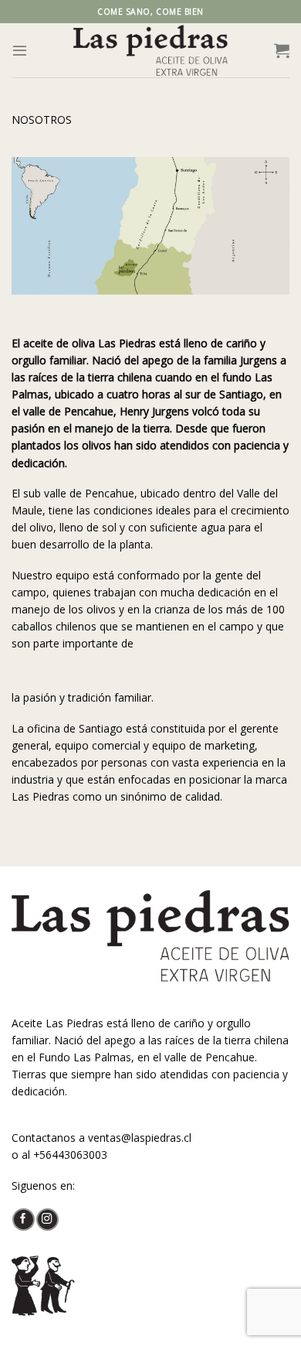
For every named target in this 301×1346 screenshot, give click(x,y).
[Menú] (20, 49)
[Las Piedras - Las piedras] (150, 50)
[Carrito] (281, 50)
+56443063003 (70, 1154)
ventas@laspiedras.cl (139, 1137)
